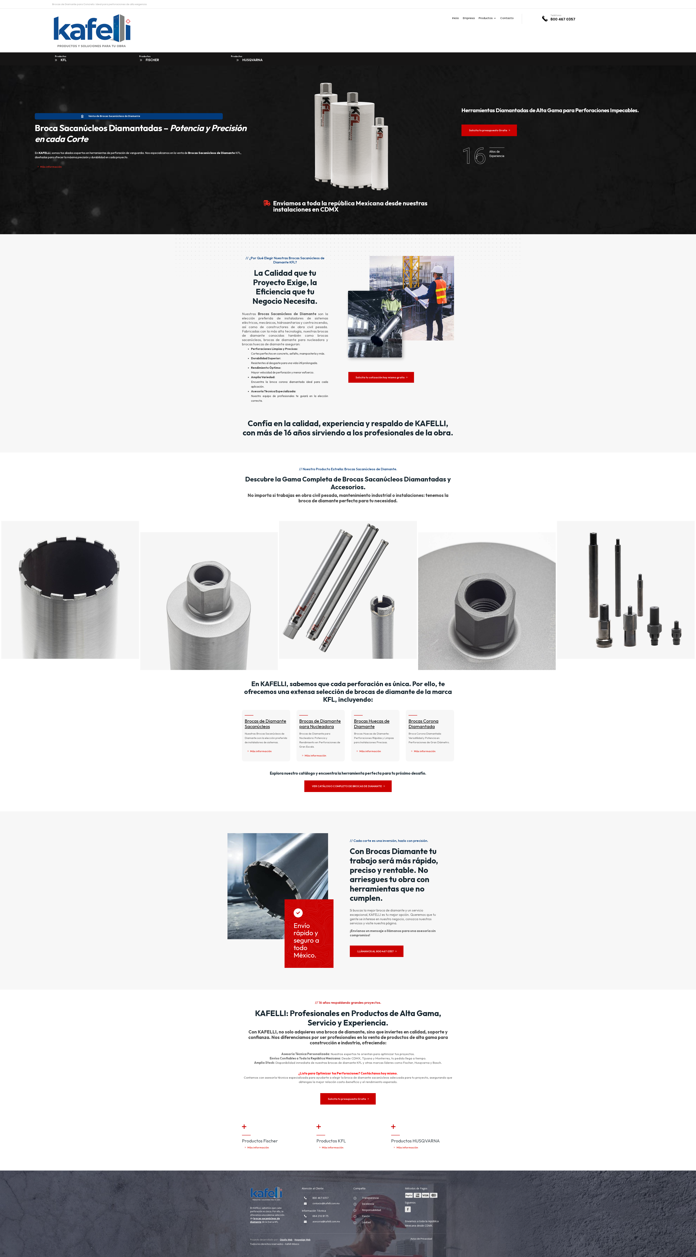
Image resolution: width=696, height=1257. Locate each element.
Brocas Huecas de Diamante (372, 723)
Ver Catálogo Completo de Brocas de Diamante (347, 786)
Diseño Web (286, 1239)
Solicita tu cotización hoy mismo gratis (380, 377)
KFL (64, 60)
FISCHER (152, 60)
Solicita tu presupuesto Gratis (488, 130)
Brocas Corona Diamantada (423, 723)
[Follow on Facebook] (408, 1209)
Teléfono (555, 15)
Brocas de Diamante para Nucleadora (320, 723)
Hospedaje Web (302, 1239)
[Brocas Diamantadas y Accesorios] (209, 669)
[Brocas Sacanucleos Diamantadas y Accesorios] (70, 657)
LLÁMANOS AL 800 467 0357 (375, 951)
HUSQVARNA (252, 60)
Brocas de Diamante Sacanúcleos (265, 723)
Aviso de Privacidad (421, 1238)
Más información (51, 166)
